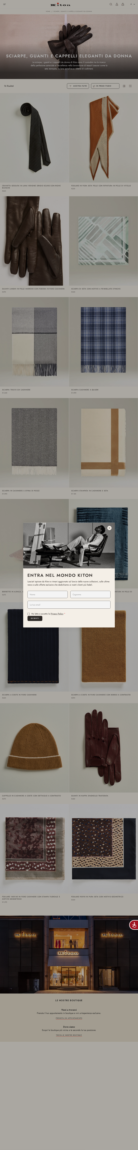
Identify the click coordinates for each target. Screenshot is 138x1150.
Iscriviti (35, 618)
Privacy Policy (57, 613)
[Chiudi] (109, 528)
